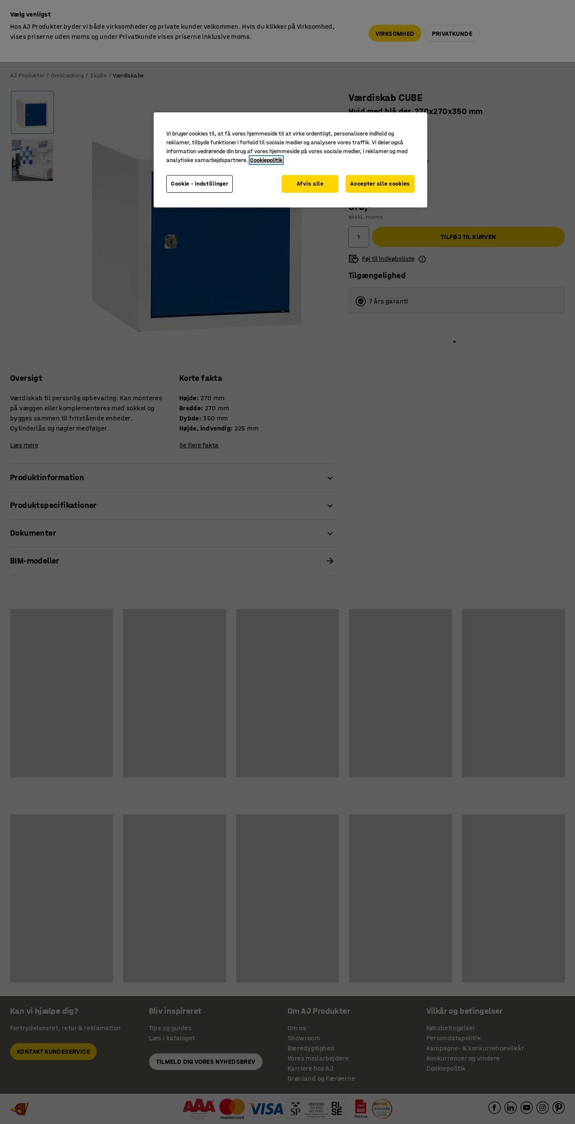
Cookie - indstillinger (199, 183)
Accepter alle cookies (380, 183)
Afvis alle (310, 183)
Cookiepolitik (266, 160)
